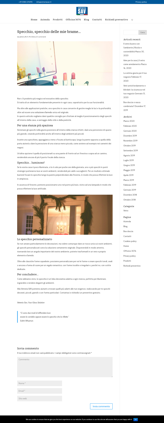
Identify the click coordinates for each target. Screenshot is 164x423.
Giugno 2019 (129, 165)
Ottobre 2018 (129, 200)
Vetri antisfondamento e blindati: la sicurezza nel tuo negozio (134, 90)
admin (21, 37)
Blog (86, 20)
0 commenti (41, 37)
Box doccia (128, 231)
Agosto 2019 (129, 155)
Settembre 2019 (130, 150)
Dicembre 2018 (130, 195)
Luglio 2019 (128, 160)
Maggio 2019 (129, 170)
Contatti (97, 20)
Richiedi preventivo (116, 20)
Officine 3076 (73, 20)
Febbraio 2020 (130, 126)
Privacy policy (141, 2)
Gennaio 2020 (130, 131)
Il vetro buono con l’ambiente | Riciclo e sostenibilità (132, 48)
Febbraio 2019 (129, 185)
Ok (136, 419)
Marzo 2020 (129, 121)
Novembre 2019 (130, 140)
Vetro (33, 37)
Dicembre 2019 (130, 136)
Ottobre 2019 (129, 145)
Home (34, 20)
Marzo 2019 (128, 180)
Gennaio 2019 (129, 190)
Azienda (45, 20)
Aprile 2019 (128, 175)
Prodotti (58, 20)
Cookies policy (130, 241)
